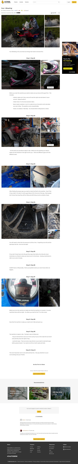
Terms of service (21, 461)
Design (31, 450)
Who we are (51, 453)
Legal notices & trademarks (64, 461)
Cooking (38, 446)
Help (50, 450)
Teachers (27, 2)
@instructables (68, 446)
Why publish (51, 446)
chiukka (4, 10)
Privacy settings (36, 461)
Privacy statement (28, 461)
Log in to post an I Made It (39, 373)
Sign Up (74, 2)
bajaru (24, 419)
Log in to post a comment (39, 439)
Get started (51, 448)
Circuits (31, 446)
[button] (59, 13)
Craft (31, 452)
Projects (15, 2)
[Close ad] (77, 43)
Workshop (32, 448)
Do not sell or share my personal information (49, 461)
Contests (21, 2)
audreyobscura (26, 430)
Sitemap (51, 452)
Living (38, 448)
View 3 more (50, 87)
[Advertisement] (70, 58)
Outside (8, 10)
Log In (69, 2)
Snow (12, 10)
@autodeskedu (68, 449)
